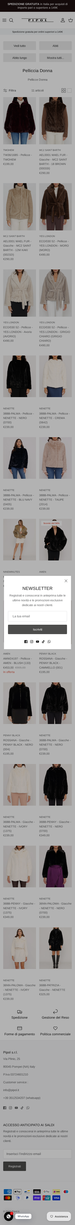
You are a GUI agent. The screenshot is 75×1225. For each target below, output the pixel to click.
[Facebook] (25, 641)
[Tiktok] (43, 641)
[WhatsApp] (49, 641)
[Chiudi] (66, 580)
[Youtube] (37, 641)
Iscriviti (37, 629)
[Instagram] (31, 641)
